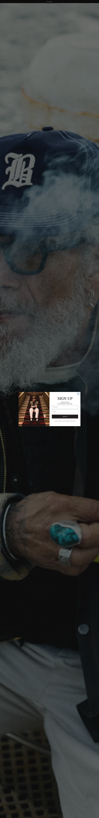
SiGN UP (65, 416)
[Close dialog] (78, 394)
